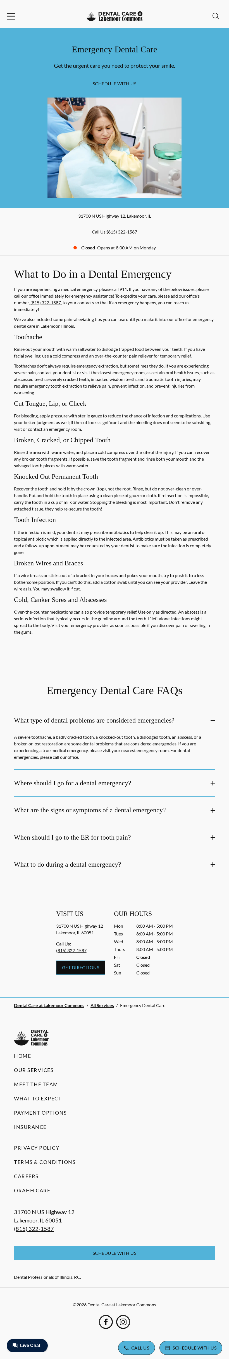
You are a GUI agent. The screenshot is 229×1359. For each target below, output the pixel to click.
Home (22, 1056)
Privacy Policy (36, 1148)
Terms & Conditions (45, 1162)
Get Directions (80, 967)
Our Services (34, 1070)
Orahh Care (32, 1190)
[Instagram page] (123, 1322)
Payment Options (40, 1113)
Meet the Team (36, 1084)
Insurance (30, 1127)
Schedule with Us (115, 83)
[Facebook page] (106, 1322)
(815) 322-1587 (122, 231)
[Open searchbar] (216, 16)
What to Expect (38, 1098)
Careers (26, 1176)
